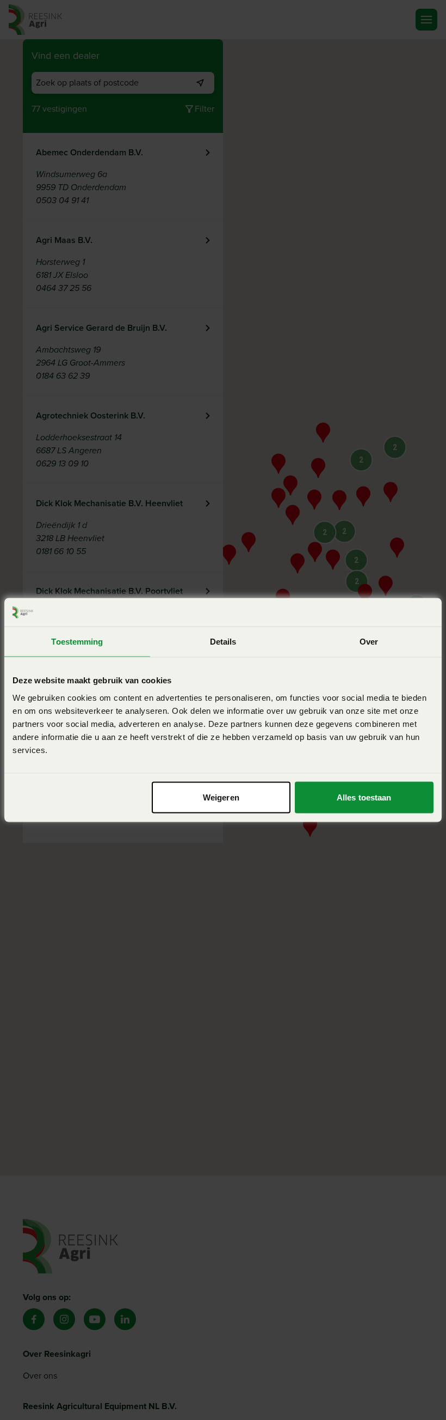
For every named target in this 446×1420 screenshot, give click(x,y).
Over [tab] (369, 641)
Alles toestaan (364, 797)
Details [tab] (223, 641)
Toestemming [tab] (77, 641)
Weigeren (221, 797)
